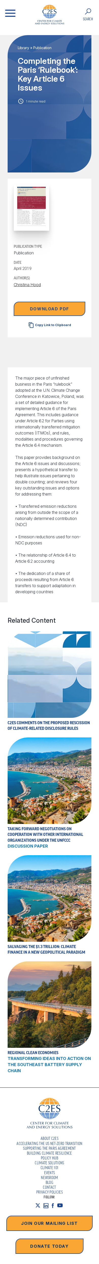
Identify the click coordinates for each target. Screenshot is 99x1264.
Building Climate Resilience (49, 1153)
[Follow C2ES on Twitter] (39, 1205)
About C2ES (49, 1138)
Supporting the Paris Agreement (49, 1148)
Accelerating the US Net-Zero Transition (49, 1143)
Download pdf (49, 308)
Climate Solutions (49, 1162)
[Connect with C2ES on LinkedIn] (47, 1205)
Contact (49, 1187)
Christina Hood (27, 284)
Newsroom (49, 1177)
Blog (49, 1182)
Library (23, 48)
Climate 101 (50, 1167)
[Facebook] (54, 1205)
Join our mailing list (49, 1223)
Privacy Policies (49, 1192)
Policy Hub (49, 1158)
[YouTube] (61, 1205)
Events (49, 1172)
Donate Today (49, 1246)
